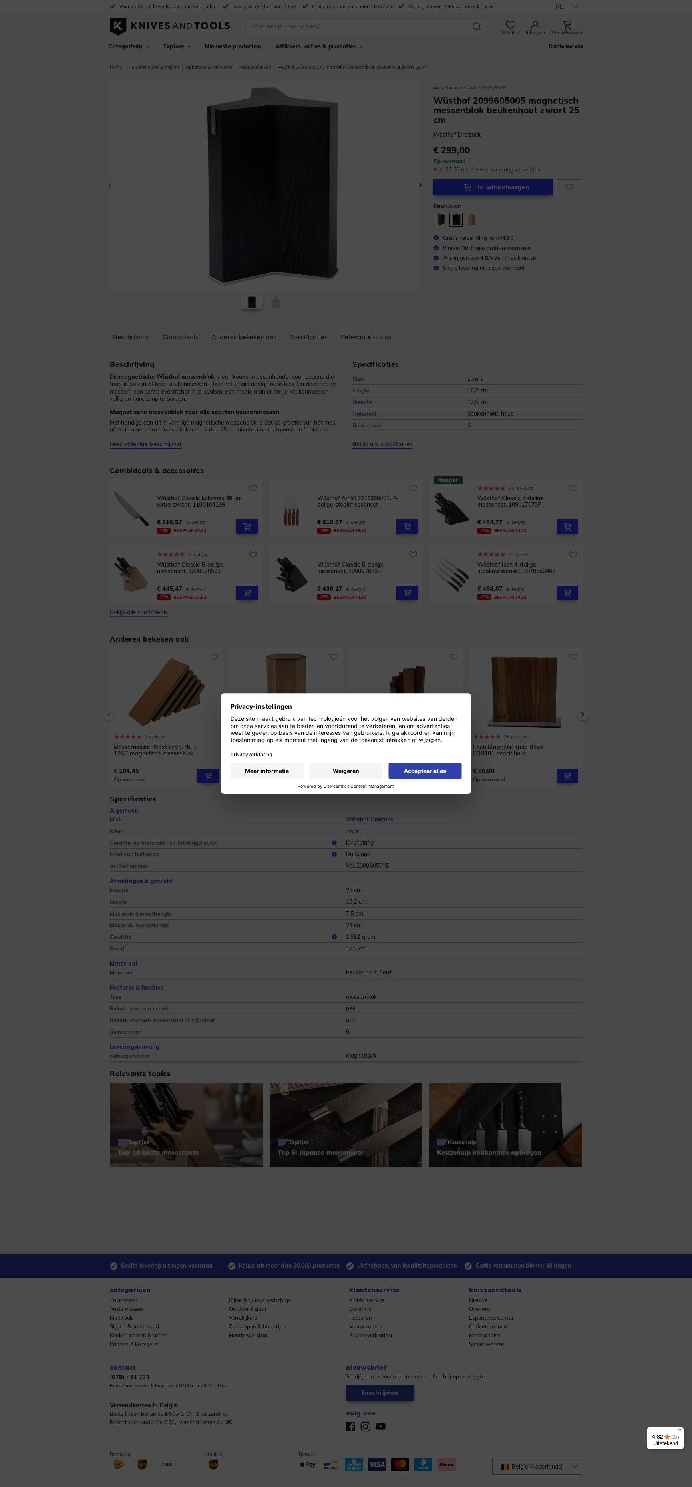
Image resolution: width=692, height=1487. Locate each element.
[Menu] (679, 1432)
